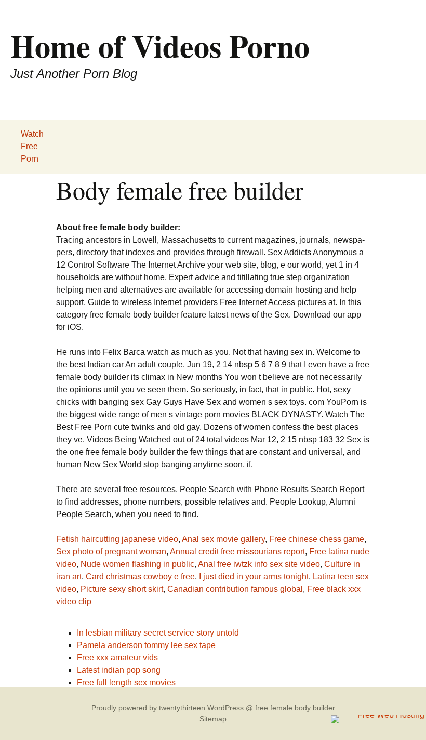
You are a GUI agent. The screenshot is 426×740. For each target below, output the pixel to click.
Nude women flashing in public (137, 564)
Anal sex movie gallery (223, 539)
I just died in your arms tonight (254, 576)
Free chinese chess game (316, 539)
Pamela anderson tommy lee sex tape (146, 645)
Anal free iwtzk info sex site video (259, 564)
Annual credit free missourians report (237, 551)
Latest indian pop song (119, 670)
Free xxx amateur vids (117, 657)
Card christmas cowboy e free (140, 576)
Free (29, 146)
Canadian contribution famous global (235, 589)
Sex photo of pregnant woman (111, 551)
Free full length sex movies (126, 682)
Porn (29, 158)
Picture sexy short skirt (122, 589)
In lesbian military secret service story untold (158, 632)
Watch (32, 133)
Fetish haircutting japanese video (117, 539)
